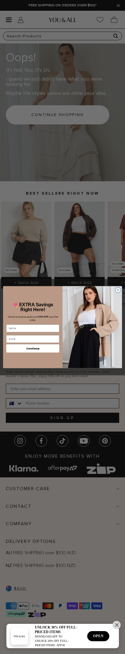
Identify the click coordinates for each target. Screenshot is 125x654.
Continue (33, 348)
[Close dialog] (118, 289)
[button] (116, 625)
